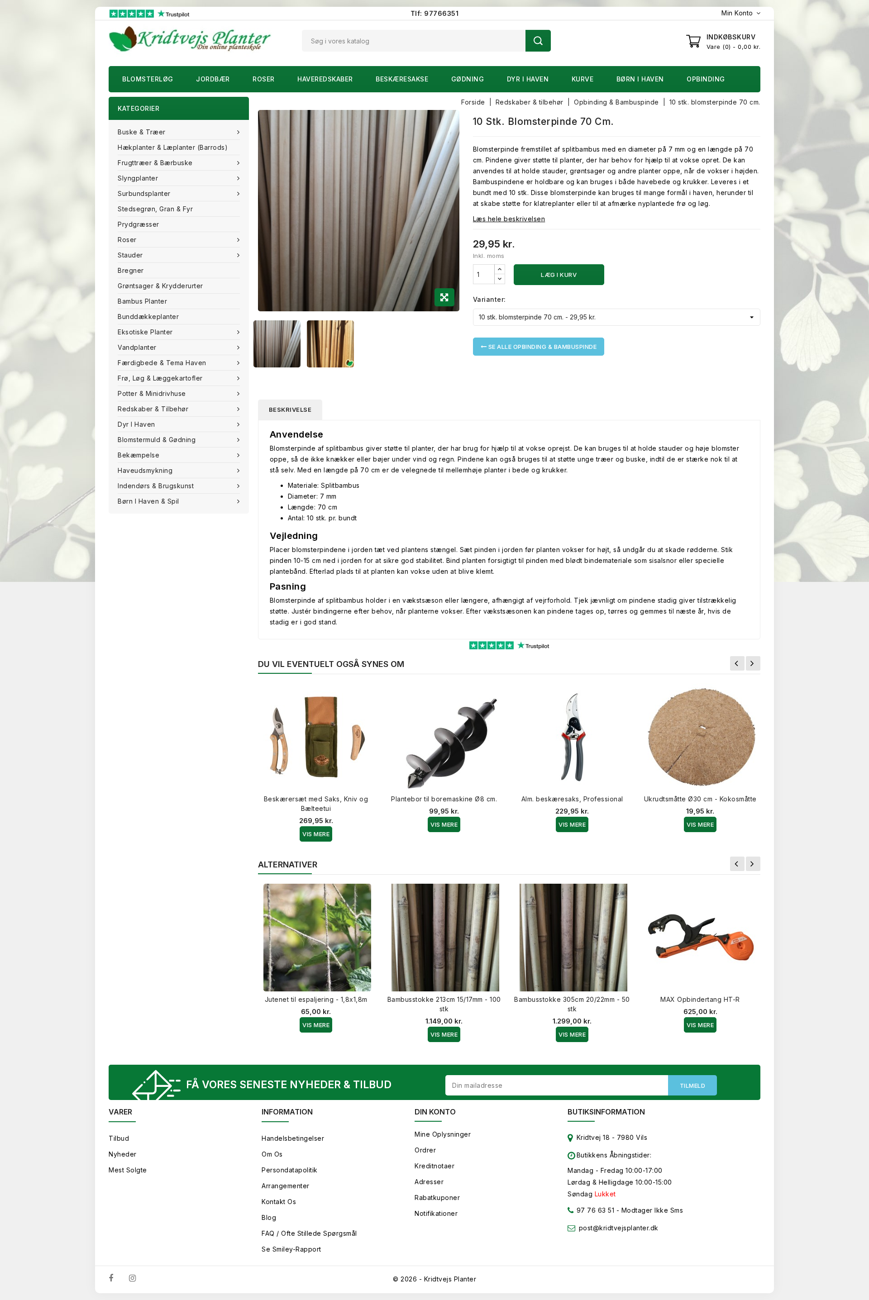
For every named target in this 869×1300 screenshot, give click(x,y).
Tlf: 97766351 (435, 13)
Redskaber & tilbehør (153, 409)
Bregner (131, 270)
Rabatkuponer (437, 1197)
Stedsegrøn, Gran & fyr (155, 209)
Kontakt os (279, 1201)
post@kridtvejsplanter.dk (619, 1228)
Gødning (467, 79)
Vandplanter (137, 347)
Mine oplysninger (443, 1134)
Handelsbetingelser (293, 1138)
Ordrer (425, 1150)
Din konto (435, 1111)
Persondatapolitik (290, 1170)
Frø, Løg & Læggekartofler (160, 378)
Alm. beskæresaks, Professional (572, 799)
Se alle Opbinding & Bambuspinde (542, 346)
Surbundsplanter (144, 193)
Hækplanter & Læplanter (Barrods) (173, 147)
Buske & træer (142, 132)
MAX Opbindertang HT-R (700, 999)
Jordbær (213, 79)
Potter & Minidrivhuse (152, 393)
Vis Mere (315, 834)
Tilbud (119, 1138)
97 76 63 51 (594, 1210)
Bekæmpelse (138, 455)
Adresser (429, 1182)
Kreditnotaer (434, 1166)
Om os (272, 1154)
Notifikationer (436, 1213)
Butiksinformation (606, 1111)
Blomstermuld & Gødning (157, 439)
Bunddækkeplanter (148, 316)
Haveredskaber (325, 79)
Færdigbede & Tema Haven (162, 363)
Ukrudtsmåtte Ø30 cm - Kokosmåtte (700, 799)
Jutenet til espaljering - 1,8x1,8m (316, 999)
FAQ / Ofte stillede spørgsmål (309, 1233)
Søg (538, 41)
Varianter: (489, 299)
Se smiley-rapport (291, 1249)
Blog (269, 1217)
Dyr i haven (528, 79)
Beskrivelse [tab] (290, 409)
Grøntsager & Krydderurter (160, 286)
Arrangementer (286, 1186)
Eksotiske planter (145, 332)
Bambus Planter (142, 301)
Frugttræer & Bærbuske (155, 163)
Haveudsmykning (145, 470)
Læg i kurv (559, 274)
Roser (264, 79)
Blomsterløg (147, 79)
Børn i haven (640, 79)
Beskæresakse (402, 79)
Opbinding (706, 79)
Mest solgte (128, 1170)
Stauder (130, 255)
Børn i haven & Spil (148, 501)
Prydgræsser (138, 224)
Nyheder (123, 1154)
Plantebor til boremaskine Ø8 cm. (444, 799)
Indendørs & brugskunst (156, 486)
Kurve (583, 79)
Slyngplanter (138, 178)
